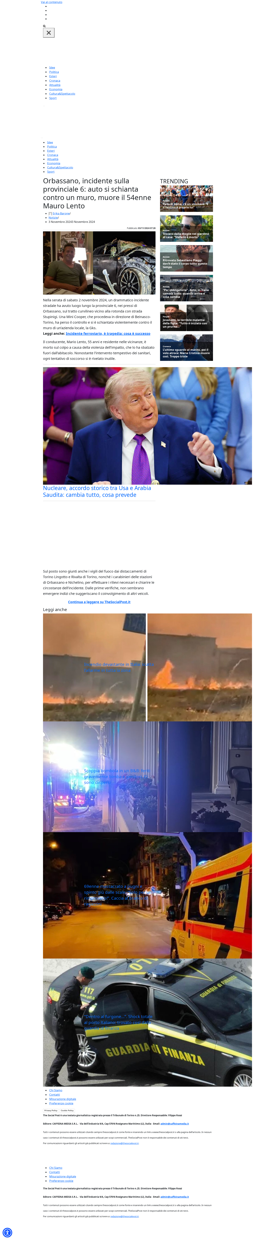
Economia (55, 89)
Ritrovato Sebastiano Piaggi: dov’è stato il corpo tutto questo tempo (185, 264)
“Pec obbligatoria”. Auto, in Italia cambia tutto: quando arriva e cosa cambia (186, 293)
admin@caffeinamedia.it (175, 1123)
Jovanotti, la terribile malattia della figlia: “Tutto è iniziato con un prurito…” (185, 323)
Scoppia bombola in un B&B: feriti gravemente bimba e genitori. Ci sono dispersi (117, 776)
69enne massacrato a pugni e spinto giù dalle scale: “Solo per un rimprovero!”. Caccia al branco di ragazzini (118, 895)
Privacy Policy (50, 1110)
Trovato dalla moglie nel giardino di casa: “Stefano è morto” (186, 235)
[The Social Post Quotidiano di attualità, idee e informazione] (144, 51)
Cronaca (54, 81)
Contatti (54, 1095)
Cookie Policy (67, 1110)
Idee (52, 67)
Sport (53, 98)
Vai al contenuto (51, 2)
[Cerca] (44, 26)
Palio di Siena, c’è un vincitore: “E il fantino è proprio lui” (185, 205)
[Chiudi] (49, 33)
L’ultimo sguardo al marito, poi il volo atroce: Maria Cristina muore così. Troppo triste (186, 353)
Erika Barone (61, 213)
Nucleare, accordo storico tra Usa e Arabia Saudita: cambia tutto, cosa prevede (97, 491)
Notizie (53, 218)
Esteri (53, 76)
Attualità (54, 85)
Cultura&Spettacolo (62, 94)
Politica (54, 72)
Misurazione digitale (62, 1099)
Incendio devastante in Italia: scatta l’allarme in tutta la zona (119, 667)
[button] (7, 1233)
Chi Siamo (55, 1090)
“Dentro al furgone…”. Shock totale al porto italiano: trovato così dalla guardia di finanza (118, 1022)
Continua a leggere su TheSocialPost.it (99, 602)
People (166, 316)
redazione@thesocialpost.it (124, 1143)
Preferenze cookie (61, 1103)
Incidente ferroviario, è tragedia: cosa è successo (108, 333)
